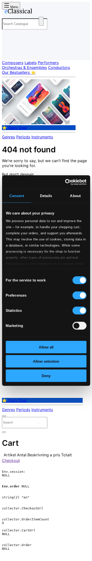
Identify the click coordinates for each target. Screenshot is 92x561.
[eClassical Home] (45, 12)
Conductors (59, 67)
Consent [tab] (16, 195)
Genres (8, 137)
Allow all (46, 347)
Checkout (11, 460)
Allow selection (46, 361)
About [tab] (75, 195)
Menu (13, 7)
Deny (46, 375)
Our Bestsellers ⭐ (19, 72)
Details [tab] (46, 195)
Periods (23, 137)
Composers (12, 62)
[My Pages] (8, 52)
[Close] (4, 416)
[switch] (79, 295)
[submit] (39, 423)
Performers (48, 62)
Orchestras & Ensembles (24, 67)
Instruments (42, 137)
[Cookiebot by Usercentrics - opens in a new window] (65, 182)
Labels (31, 62)
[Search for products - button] (41, 21)
